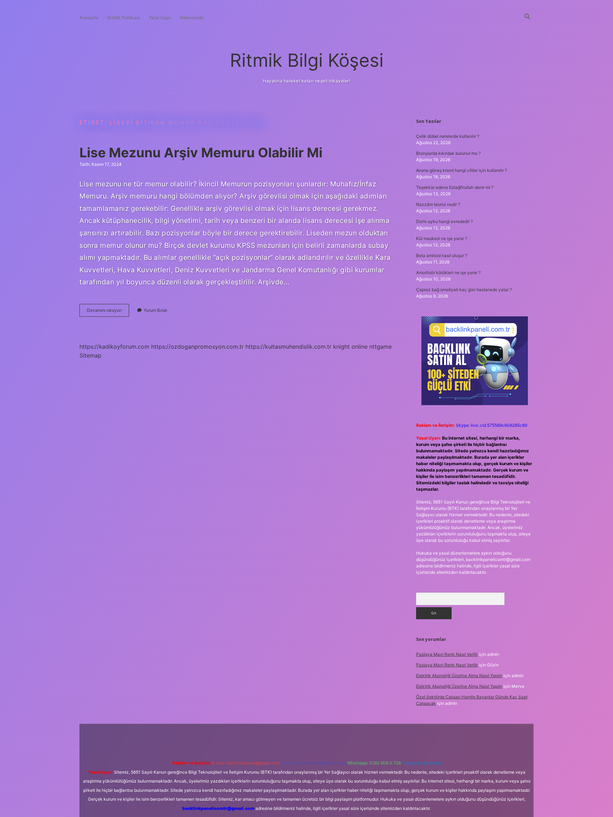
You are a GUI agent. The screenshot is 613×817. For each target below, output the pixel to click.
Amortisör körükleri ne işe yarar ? (448, 272)
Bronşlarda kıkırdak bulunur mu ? (448, 153)
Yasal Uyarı (160, 17)
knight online (350, 346)
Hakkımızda (192, 17)
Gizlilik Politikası (123, 17)
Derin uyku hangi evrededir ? (444, 221)
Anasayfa (88, 17)
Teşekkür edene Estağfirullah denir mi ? (454, 187)
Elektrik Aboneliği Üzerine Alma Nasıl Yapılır (459, 675)
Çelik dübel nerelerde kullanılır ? (447, 136)
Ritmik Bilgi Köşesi (306, 60)
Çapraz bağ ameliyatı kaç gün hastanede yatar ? (464, 289)
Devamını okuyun (108, 312)
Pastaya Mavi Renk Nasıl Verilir (447, 654)
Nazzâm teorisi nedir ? (438, 204)
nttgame (380, 346)
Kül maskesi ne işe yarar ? (441, 238)
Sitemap (90, 355)
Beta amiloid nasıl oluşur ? (441, 255)
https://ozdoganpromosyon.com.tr (197, 346)
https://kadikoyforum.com (114, 346)
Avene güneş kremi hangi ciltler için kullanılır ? (461, 170)
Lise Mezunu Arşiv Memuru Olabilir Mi (200, 152)
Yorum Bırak (155, 310)
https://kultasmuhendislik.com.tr (288, 346)
